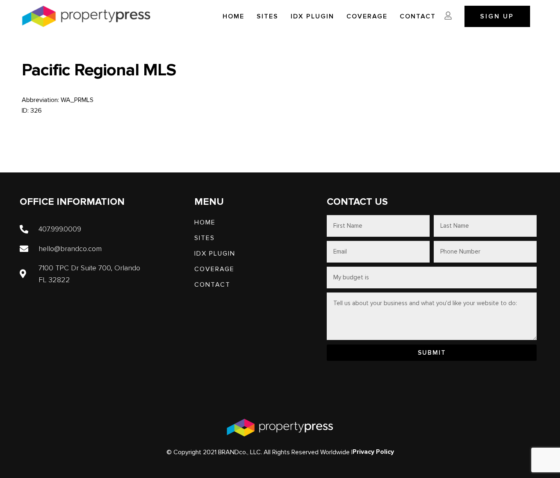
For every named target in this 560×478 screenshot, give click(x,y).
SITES (267, 16)
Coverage (366, 16)
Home (233, 16)
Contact (418, 16)
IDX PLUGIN (312, 16)
